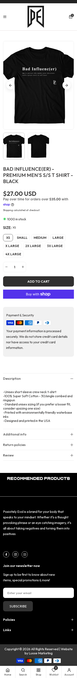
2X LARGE (33, 246)
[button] (71, 17)
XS (8, 238)
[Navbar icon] (5, 17)
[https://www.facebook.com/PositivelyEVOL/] (6, 554)
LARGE (58, 238)
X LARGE (12, 246)
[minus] (6, 267)
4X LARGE (13, 254)
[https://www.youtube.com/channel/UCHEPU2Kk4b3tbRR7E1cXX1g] (24, 554)
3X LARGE (55, 246)
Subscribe (18, 606)
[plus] (23, 267)
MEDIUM (40, 238)
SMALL (22, 238)
